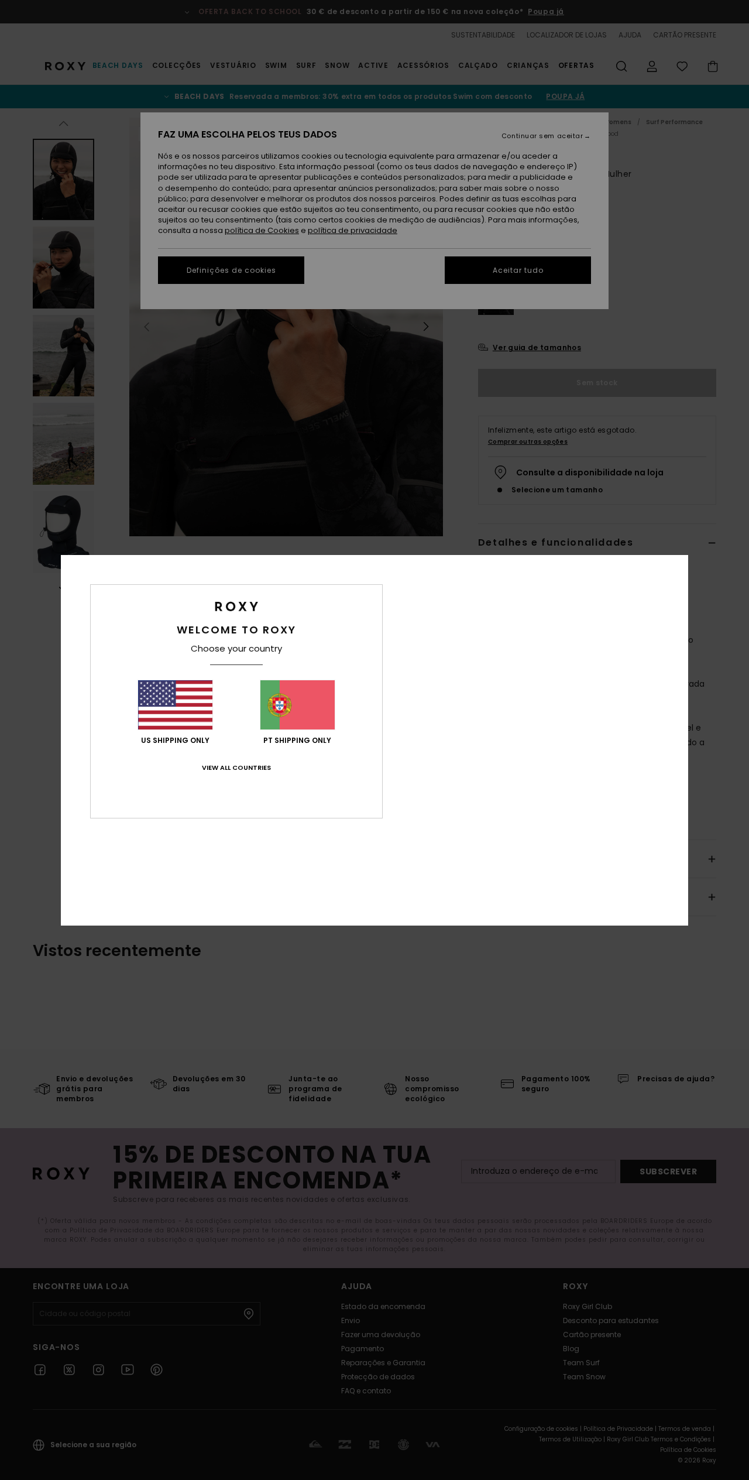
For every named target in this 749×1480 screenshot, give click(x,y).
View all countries (236, 767)
